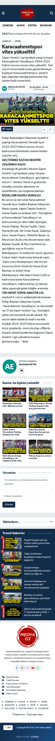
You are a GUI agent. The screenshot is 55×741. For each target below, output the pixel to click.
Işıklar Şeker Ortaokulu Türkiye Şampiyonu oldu (11, 432)
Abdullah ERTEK (27, 364)
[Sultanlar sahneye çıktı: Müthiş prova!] (14, 394)
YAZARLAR (43, 708)
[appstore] (19, 715)
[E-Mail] (21, 370)
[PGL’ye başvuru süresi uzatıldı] (41, 447)
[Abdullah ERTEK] (9, 366)
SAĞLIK (22, 705)
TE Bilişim (35, 737)
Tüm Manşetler (13, 687)
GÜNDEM (7, 25)
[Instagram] (27, 668)
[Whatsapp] (38, 668)
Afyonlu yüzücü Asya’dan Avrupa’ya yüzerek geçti (39, 432)
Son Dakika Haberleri (16, 690)
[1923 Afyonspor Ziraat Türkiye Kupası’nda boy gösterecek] (41, 394)
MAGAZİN (10, 708)
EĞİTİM (32, 25)
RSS (9, 727)
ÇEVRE (44, 702)
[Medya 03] (27, 13)
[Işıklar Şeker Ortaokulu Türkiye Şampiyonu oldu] (14, 420)
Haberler (6, 41)
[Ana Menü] (3, 13)
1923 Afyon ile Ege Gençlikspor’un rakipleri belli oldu (12, 458)
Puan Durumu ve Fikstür (17, 684)
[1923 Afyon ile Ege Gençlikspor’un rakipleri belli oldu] (14, 447)
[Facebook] (17, 668)
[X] (22, 668)
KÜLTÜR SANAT (26, 708)
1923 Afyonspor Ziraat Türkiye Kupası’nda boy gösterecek (40, 406)
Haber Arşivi (12, 693)
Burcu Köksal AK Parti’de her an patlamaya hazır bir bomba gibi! (27, 33)
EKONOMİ (46, 25)
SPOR (18, 41)
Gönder (9, 504)
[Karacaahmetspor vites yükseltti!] (27, 109)
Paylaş (9, 129)
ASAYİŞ (20, 25)
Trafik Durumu (12, 680)
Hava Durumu (12, 677)
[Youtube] (32, 668)
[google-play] (34, 715)
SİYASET (44, 705)
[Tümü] (51, 522)
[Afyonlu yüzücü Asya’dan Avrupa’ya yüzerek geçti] (41, 420)
